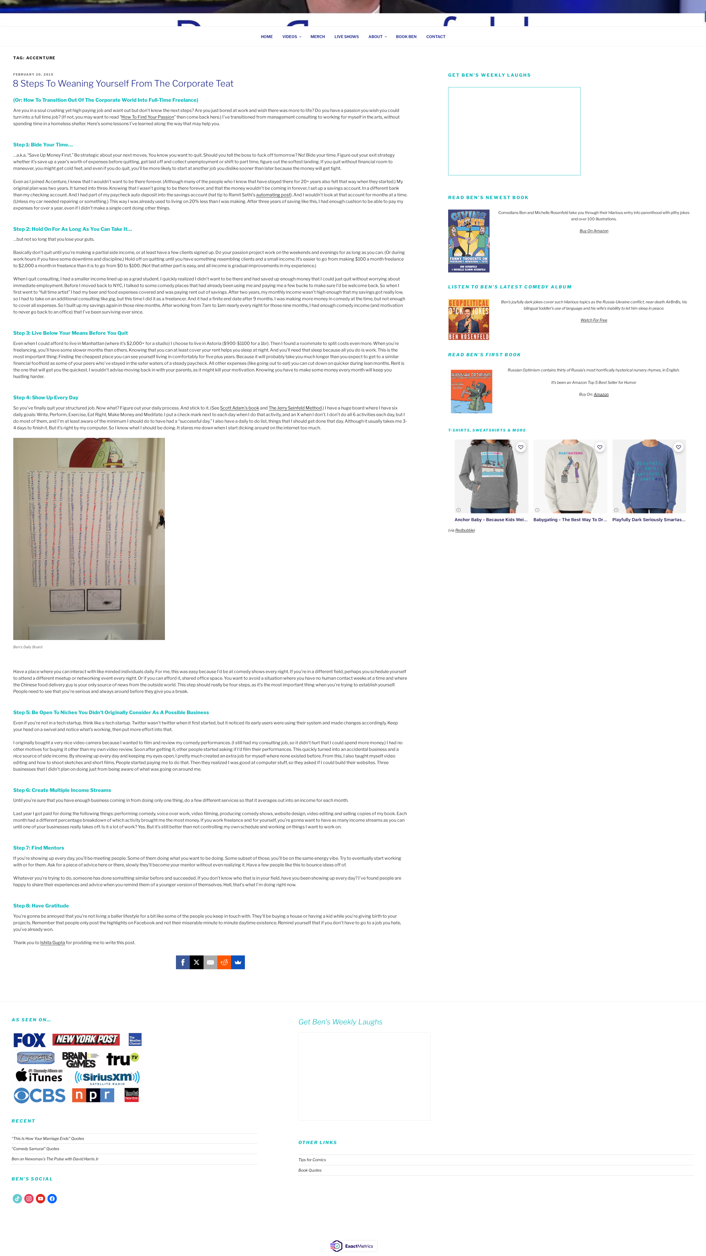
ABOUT (375, 36)
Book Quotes (310, 1170)
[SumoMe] (238, 962)
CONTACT (435, 36)
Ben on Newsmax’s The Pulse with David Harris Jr (55, 1158)
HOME (267, 36)
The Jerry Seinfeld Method (295, 408)
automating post (273, 194)
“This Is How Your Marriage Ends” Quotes (48, 1138)
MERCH (318, 36)
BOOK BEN (406, 36)
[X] (197, 962)
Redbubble (464, 530)
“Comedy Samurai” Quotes (35, 1148)
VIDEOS (289, 36)
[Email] (210, 962)
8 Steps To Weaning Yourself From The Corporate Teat (123, 83)
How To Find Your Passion (147, 117)
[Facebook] (183, 962)
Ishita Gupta (52, 942)
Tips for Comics (312, 1159)
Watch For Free (594, 320)
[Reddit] (224, 962)
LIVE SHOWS (347, 36)
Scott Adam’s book (239, 408)
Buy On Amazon (594, 230)
